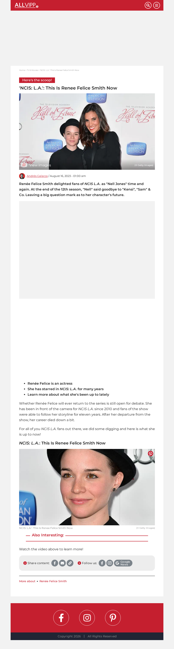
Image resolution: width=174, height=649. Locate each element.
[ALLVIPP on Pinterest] (112, 617)
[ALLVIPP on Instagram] (87, 617)
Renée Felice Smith (53, 581)
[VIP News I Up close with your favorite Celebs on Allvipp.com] (79, 5)
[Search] (148, 5)
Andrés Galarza (37, 176)
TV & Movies (32, 70)
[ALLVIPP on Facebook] (61, 617)
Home (22, 70)
